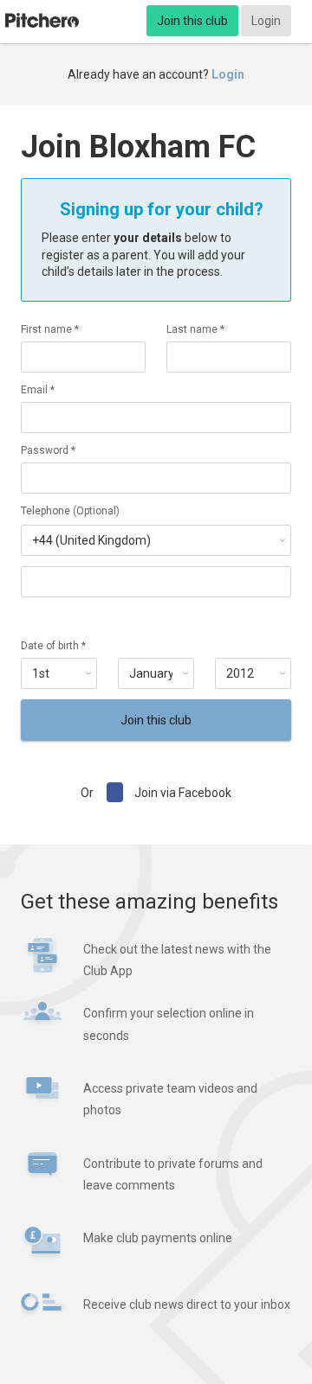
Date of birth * (53, 646)
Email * (38, 390)
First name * (50, 329)
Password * (48, 450)
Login (266, 21)
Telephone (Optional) (70, 511)
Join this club (192, 21)
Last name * (195, 329)
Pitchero (42, 20)
